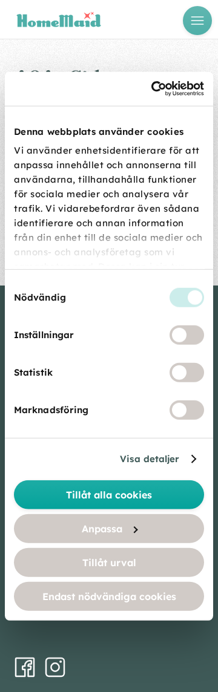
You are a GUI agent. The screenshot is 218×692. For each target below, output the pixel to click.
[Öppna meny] (197, 20)
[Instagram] (55, 667)
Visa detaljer (149, 459)
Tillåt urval (109, 562)
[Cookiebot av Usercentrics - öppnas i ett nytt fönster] (154, 89)
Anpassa (102, 528)
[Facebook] (25, 667)
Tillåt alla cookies (109, 494)
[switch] (187, 334)
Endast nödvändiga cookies (109, 596)
